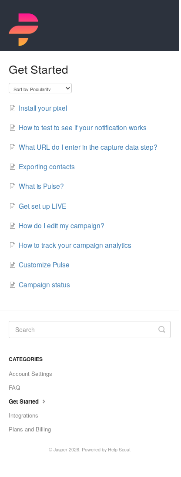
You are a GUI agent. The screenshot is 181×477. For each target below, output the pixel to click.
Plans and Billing (30, 429)
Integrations (23, 415)
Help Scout (119, 449)
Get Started (24, 401)
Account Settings (30, 373)
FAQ (14, 387)
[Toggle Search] (161, 329)
